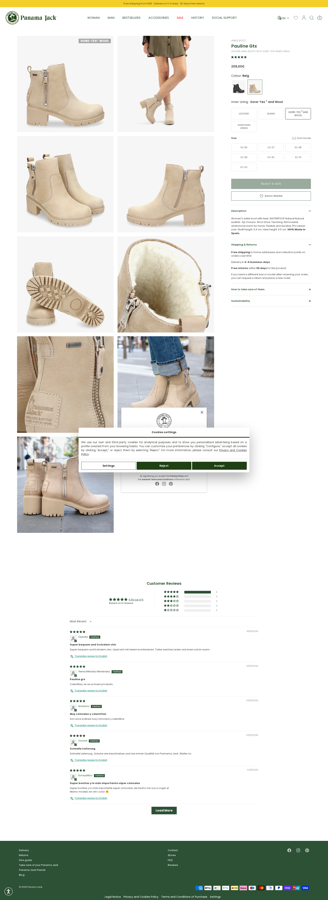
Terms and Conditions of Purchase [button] (184, 897)
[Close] (202, 412)
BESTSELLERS (131, 18)
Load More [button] (164, 810)
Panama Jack (35, 886)
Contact (173, 850)
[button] (239, 57)
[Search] (312, 17)
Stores (172, 855)
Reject (164, 466)
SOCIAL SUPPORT (224, 18)
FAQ (170, 860)
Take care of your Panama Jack (38, 865)
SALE (180, 18)
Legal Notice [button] (113, 897)
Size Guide (304, 138)
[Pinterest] (171, 483)
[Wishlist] (296, 18)
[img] (77, 632)
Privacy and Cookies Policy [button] (141, 897)
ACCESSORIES (158, 18)
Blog (21, 875)
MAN (111, 18)
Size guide (25, 860)
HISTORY (197, 18)
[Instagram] (164, 483)
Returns (23, 855)
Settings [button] (215, 897)
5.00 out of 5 (136, 599)
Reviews (173, 865)
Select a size (271, 184)
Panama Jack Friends (32, 870)
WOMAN (93, 18)
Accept (219, 466)
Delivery (24, 850)
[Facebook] (157, 483)
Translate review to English (91, 656)
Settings (108, 466)
